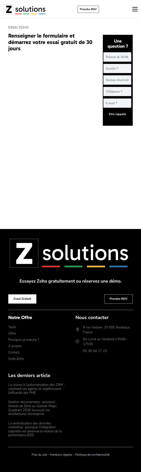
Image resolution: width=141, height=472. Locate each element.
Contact (13, 352)
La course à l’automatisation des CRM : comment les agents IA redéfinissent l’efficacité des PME (36, 389)
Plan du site (39, 455)
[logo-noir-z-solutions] (25, 9)
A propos (15, 346)
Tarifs (12, 327)
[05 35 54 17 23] (79, 351)
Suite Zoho (16, 358)
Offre (12, 333)
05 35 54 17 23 (95, 351)
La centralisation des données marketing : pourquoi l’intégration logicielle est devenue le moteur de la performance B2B (35, 429)
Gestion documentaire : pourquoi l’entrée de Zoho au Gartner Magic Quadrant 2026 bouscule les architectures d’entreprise (32, 408)
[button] (135, 9)
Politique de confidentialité (92, 455)
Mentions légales (61, 455)
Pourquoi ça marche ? (23, 339)
